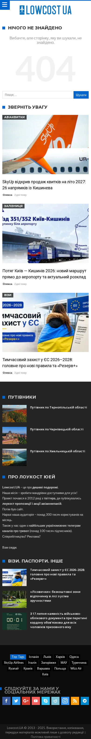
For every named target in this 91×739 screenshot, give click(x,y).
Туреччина (79, 662)
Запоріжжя (48, 662)
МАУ (64, 662)
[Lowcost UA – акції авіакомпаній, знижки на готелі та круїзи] (45, 5)
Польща (60, 668)
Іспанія (34, 657)
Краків (28, 668)
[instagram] (65, 701)
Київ (45, 674)
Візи (7, 295)
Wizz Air (76, 668)
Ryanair (14, 668)
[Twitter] (16, 701)
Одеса (74, 657)
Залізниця (13, 206)
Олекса (7, 194)
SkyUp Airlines (14, 662)
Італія (32, 662)
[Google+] (26, 701)
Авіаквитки (14, 117)
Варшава (43, 668)
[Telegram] (85, 701)
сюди (12, 547)
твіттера (49, 498)
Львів (47, 657)
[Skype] (46, 701)
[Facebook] (6, 701)
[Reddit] (55, 701)
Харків (60, 657)
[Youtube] (36, 701)
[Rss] (75, 701)
